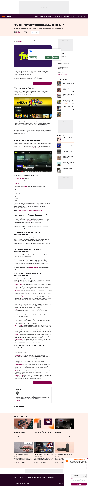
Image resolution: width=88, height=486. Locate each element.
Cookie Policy (56, 54)
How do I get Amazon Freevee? (63, 58)
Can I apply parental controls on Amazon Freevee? (63, 68)
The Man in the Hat (19, 375)
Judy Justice (17, 329)
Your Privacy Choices (36, 477)
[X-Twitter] (76, 16)
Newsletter (66, 16)
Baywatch (17, 309)
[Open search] (85, 16)
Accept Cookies (56, 57)
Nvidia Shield (18, 183)
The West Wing (18, 284)
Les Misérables (18, 364)
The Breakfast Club (19, 355)
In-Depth (16, 410)
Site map (21, 477)
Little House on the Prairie (20, 296)
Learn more (20, 41)
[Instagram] (78, 16)
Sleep (36, 16)
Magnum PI (17, 290)
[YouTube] (81, 16)
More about (18, 400)
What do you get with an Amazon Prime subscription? (30, 210)
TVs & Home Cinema (26, 21)
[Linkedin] (74, 16)
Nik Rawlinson (18, 32)
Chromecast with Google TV (21, 181)
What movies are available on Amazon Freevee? (63, 75)
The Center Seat (18, 339)
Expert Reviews (5, 16)
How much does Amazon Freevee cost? (65, 61)
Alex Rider (17, 319)
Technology (41, 16)
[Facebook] (71, 16)
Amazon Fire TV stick (33, 267)
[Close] (59, 50)
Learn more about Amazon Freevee (42, 83)
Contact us (16, 477)
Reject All (48, 57)
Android (37, 147)
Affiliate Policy (51, 477)
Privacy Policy (28, 477)
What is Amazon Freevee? (62, 56)
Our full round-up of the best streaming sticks (29, 136)
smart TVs (25, 186)
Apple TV (17, 180)
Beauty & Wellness (58, 16)
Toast (16, 370)
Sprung (16, 334)
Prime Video (16, 147)
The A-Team (18, 302)
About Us (44, 477)
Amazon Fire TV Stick (19, 178)
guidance (22, 237)
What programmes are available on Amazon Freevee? (64, 71)
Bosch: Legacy (18, 325)
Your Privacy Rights (33, 57)
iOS (33, 147)
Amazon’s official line (28, 220)
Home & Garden (49, 16)
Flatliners (17, 359)
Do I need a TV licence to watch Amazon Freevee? (63, 64)
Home (15, 21)
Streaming (33, 21)
